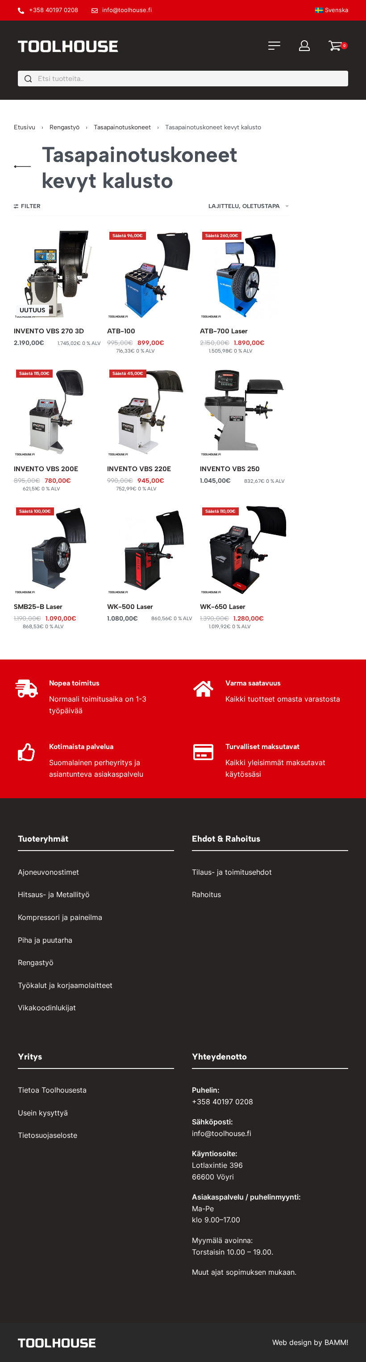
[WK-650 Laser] (244, 549)
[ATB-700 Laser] (244, 274)
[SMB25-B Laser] (58, 549)
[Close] (344, 79)
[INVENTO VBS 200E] (58, 411)
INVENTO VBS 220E (139, 469)
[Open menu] (274, 45)
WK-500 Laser (130, 607)
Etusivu (24, 127)
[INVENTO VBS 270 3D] (58, 274)
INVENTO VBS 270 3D (49, 331)
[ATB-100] (151, 274)
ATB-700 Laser (224, 331)
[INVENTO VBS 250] (244, 411)
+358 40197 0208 (222, 1101)
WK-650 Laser (222, 607)
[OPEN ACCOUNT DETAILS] (304, 45)
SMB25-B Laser (38, 607)
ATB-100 (121, 331)
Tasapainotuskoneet (122, 127)
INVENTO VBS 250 (230, 469)
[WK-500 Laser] (151, 549)
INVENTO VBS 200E (46, 469)
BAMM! (336, 1342)
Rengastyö (64, 127)
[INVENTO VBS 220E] (151, 411)
